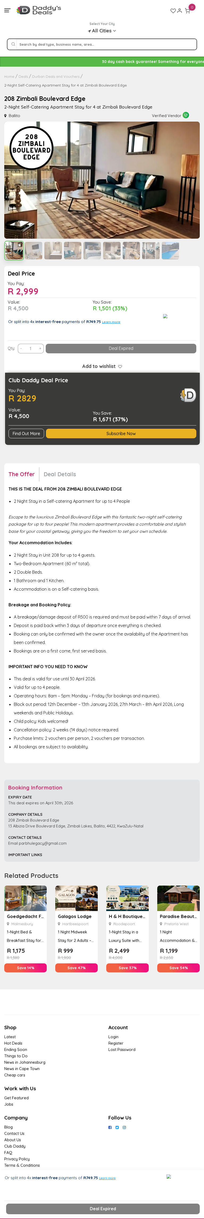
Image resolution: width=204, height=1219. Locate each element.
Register (116, 1043)
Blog (8, 1127)
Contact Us (14, 1133)
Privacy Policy (17, 1158)
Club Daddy (15, 1146)
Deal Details (60, 474)
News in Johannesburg (24, 1062)
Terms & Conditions (22, 1165)
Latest (10, 1036)
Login (113, 1036)
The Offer (21, 474)
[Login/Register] (179, 10)
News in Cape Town (22, 1068)
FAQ (8, 1152)
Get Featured (16, 1097)
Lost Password (121, 1049)
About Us (12, 1139)
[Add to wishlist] (119, 366)
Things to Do (16, 1055)
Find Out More (26, 433)
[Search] (13, 44)
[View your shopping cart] (187, 10)
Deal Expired (121, 348)
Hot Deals (13, 1043)
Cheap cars (14, 1075)
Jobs (8, 1104)
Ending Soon (15, 1049)
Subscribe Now (121, 433)
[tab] (23, 474)
